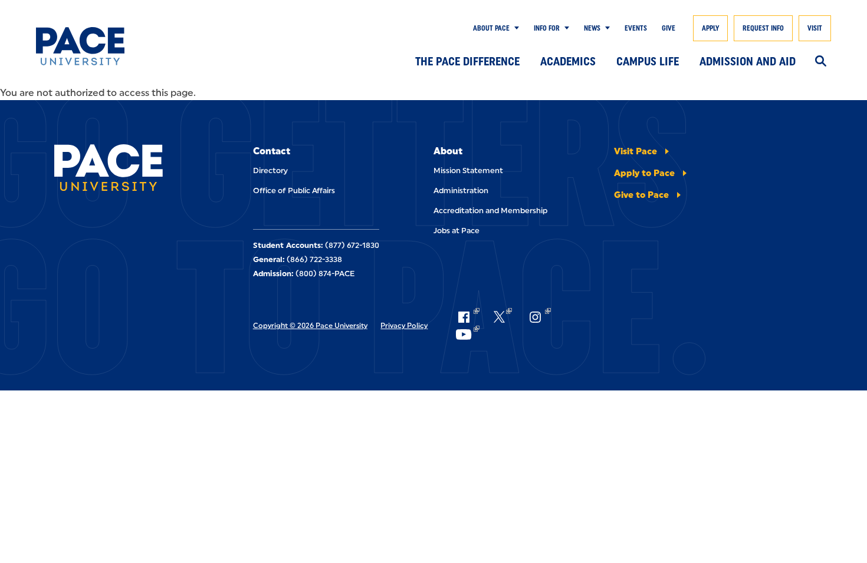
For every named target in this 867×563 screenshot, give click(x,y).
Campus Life (647, 61)
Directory (270, 170)
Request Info (763, 28)
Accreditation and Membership (490, 210)
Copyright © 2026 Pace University (310, 326)
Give (668, 28)
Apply (710, 28)
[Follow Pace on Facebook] (467, 317)
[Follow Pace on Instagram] (538, 317)
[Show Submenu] (514, 28)
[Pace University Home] (90, 46)
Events (636, 28)
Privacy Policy (404, 326)
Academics (568, 61)
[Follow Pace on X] (503, 317)
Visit (814, 28)
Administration (461, 190)
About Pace (491, 28)
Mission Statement (468, 170)
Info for (547, 28)
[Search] (820, 61)
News (592, 28)
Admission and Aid (747, 61)
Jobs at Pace (457, 230)
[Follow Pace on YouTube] (467, 334)
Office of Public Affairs (294, 190)
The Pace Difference (467, 61)
